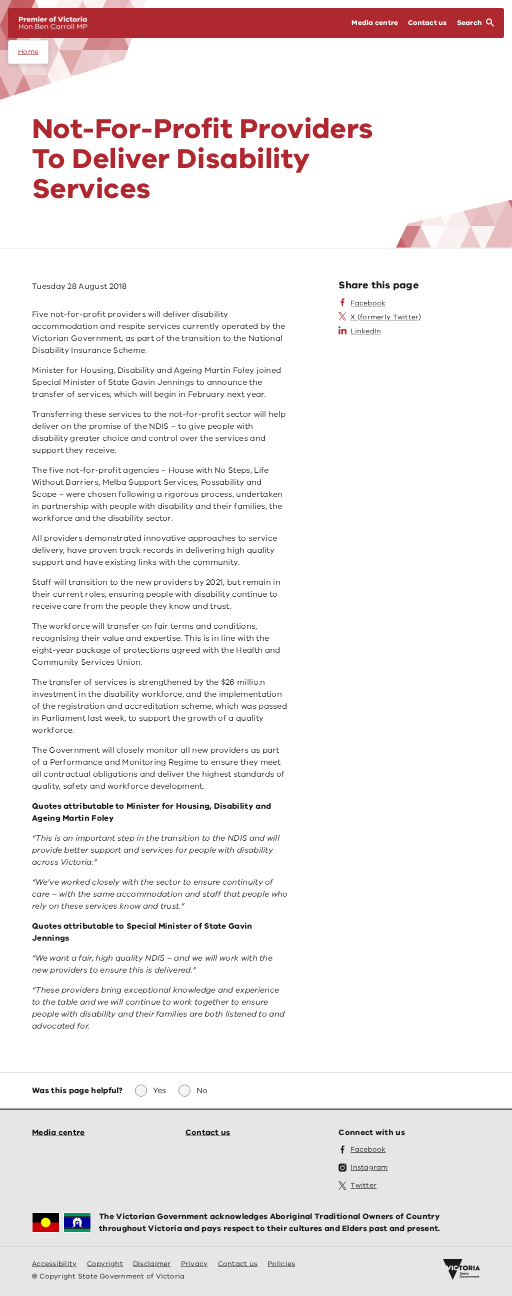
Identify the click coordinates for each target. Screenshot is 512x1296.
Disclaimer (152, 1264)
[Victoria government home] (461, 1269)
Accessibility (54, 1264)
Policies (281, 1264)
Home (28, 51)
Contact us (208, 1133)
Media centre (58, 1133)
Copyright (105, 1264)
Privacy (194, 1264)
